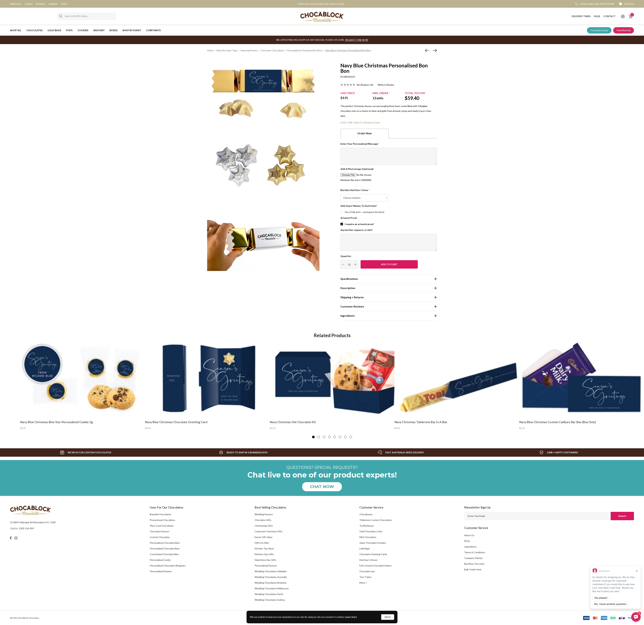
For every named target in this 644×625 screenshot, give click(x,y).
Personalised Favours (266, 565)
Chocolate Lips (367, 571)
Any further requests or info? (356, 230)
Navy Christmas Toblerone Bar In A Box (420, 422)
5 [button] (334, 437)
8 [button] (351, 437)
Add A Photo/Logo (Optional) (356, 168)
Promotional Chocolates (162, 520)
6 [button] (340, 437)
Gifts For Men (262, 542)
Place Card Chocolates (162, 525)
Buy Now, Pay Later (474, 563)
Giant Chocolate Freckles (372, 542)
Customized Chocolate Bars (164, 554)
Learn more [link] (351, 617)
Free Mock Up (623, 30)
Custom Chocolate (160, 537)
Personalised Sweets (161, 571)
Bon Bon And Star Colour (355, 190)
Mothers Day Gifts (264, 554)
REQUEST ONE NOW (356, 39)
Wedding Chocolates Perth (269, 594)
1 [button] (313, 437)
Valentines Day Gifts (265, 559)
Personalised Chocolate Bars (165, 542)
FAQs (467, 540)
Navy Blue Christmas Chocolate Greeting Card (176, 422)
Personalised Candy (160, 559)
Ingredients (470, 546)
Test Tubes (365, 577)
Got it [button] (388, 617)
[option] (82, 385)
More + (363, 582)
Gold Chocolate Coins (370, 531)
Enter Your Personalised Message (360, 143)
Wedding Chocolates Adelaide (270, 571)
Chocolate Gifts (263, 520)
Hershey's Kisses (368, 559)
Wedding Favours (264, 514)
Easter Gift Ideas (264, 537)
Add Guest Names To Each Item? (358, 205)
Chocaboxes (365, 514)
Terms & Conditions (474, 552)
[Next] (434, 50)
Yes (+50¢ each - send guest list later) (364, 212)
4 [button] (329, 437)
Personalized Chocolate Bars (165, 548)
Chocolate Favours (159, 531)
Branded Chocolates (160, 514)
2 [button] (318, 437)
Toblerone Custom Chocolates (375, 520)
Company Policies (473, 558)
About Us (469, 535)
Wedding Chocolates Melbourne (272, 588)
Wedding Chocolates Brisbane (270, 582)
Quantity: (345, 256)
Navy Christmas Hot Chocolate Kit (293, 422)
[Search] (61, 16)
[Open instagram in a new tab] (16, 538)
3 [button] (324, 437)
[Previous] (428, 50)
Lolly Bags (364, 548)
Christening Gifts (264, 525)
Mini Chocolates (367, 537)
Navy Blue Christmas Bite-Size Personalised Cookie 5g (56, 422)
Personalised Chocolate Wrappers (168, 565)
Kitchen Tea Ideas (264, 548)
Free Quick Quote (599, 30)
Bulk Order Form (472, 569)
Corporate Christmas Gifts (269, 531)
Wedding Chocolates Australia (271, 577)
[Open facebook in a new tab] (10, 538)
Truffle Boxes (366, 525)
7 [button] (345, 437)
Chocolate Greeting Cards (373, 554)
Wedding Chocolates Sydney (270, 599)
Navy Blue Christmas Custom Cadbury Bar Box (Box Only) (557, 422)
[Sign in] (622, 16)
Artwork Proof (348, 217)
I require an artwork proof (359, 224)
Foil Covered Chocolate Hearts (375, 565)
